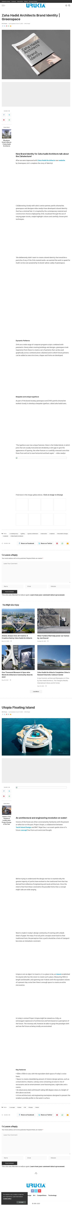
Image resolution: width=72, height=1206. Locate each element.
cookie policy (7, 1198)
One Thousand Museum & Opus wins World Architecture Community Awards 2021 (17, 674)
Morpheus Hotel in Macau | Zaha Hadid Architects (6, 143)
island (58, 974)
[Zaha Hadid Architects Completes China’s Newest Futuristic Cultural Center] (53, 657)
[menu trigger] (4, 5)
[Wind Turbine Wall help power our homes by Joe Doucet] (53, 620)
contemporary (14, 533)
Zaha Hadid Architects (46, 160)
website (62, 160)
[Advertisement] (36, 94)
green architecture (33, 533)
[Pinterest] (7, 26)
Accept (21, 1202)
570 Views (4, 23)
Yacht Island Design (23, 827)
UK (25, 1107)
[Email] (11, 26)
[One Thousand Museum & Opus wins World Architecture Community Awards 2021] (18, 657)
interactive (44, 533)
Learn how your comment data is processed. (47, 595)
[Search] (69, 5)
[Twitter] (5, 26)
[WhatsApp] (9, 26)
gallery (23, 533)
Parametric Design (63, 533)
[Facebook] (3, 26)
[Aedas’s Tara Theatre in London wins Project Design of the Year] (6, 810)
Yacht (37, 1107)
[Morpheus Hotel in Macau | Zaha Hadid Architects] (6, 133)
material (52, 533)
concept (24, 830)
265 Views (4, 712)
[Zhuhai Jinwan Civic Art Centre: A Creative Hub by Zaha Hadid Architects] (18, 620)
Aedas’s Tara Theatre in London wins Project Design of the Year (6, 820)
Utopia (31, 1107)
